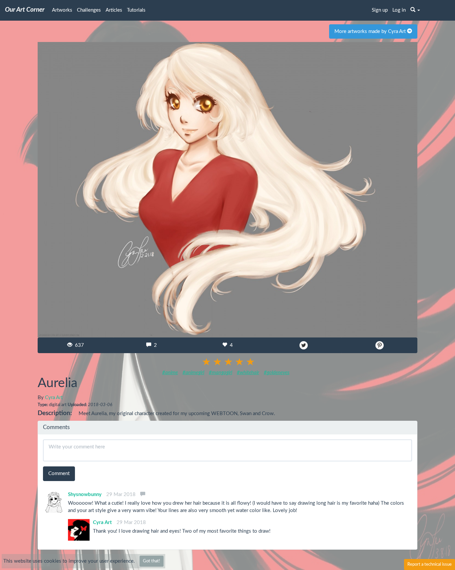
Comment (59, 473)
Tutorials (136, 10)
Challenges (89, 10)
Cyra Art (54, 397)
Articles (114, 10)
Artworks (62, 10)
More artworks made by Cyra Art (370, 31)
